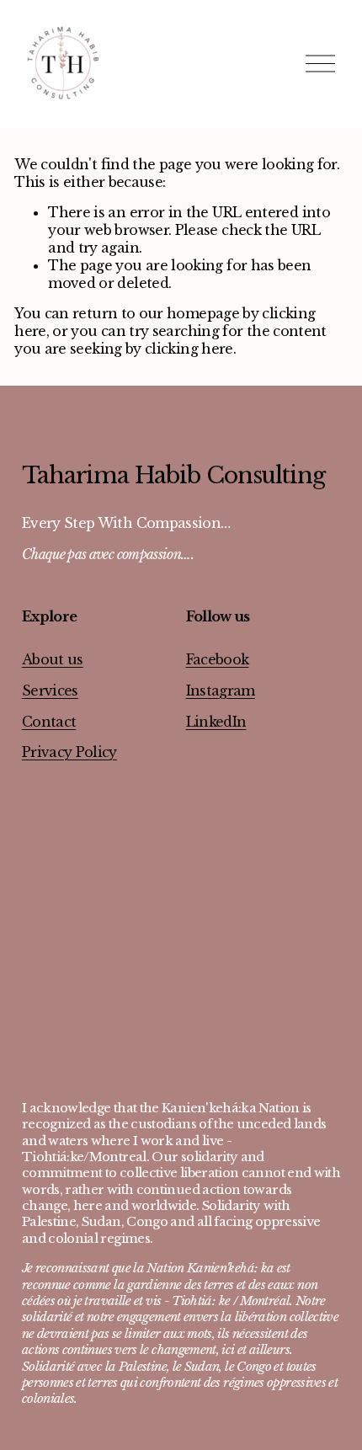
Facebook (217, 659)
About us (52, 659)
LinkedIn (216, 721)
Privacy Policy (69, 752)
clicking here (189, 348)
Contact (49, 721)
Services (50, 690)
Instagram (220, 690)
